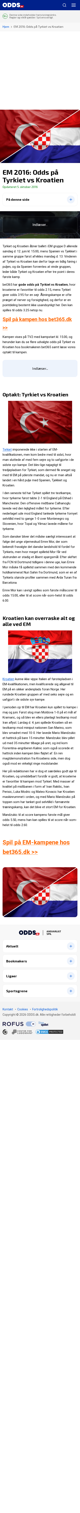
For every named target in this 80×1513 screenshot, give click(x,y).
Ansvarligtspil (54, 932)
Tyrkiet (7, 449)
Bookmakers (16, 961)
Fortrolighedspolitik (45, 1009)
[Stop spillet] (43, 1023)
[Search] (63, 5)
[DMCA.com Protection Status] (49, 1032)
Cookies (22, 1009)
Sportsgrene (17, 991)
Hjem (6, 26)
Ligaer (11, 976)
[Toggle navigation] (73, 5)
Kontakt (8, 1009)
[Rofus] (19, 1023)
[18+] (17, 1031)
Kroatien (8, 679)
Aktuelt (12, 946)
